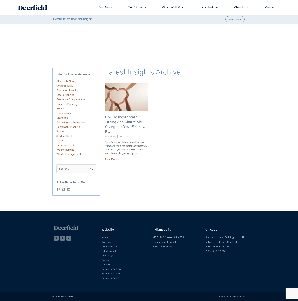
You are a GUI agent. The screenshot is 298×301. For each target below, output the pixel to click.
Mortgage (62, 117)
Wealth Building (65, 149)
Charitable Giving (66, 81)
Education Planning (67, 90)
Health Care (63, 108)
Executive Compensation (71, 99)
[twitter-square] (64, 189)
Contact (270, 7)
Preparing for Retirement (71, 122)
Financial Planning (66, 104)
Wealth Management (68, 154)
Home (105, 237)
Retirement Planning (68, 126)
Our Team (105, 7)
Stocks (60, 131)
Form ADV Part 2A (111, 268)
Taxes (60, 140)
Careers (106, 264)
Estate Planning (65, 95)
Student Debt (64, 136)
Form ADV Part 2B (111, 273)
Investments (63, 113)
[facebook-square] (58, 189)
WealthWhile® (171, 7)
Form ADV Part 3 (110, 277)
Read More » (112, 159)
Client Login (241, 7)
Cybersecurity (64, 85)
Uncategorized (65, 145)
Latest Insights (209, 7)
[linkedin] (69, 189)
